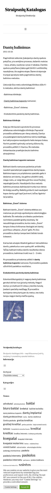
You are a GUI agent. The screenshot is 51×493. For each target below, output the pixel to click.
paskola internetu (12, 455)
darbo (25, 417)
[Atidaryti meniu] (25, 29)
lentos (26, 443)
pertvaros (26, 460)
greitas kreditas (25, 420)
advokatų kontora (19, 404)
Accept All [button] (25, 487)
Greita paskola (9, 420)
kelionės (6, 429)
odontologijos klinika (34, 447)
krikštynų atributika (35, 434)
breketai (24, 408)
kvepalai (10, 438)
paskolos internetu (12, 459)
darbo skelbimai (34, 417)
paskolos (28, 455)
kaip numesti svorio (39, 424)
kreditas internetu (20, 434)
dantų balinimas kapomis (12, 413)
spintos (25, 464)
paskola (25, 450)
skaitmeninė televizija (10, 466)
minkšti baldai (9, 447)
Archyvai (7, 372)
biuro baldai (11, 408)
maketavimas (34, 443)
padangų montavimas (11, 451)
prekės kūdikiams (37, 460)
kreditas (8, 433)
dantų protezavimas (12, 416)
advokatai (8, 403)
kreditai (36, 428)
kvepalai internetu (25, 439)
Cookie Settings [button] (11, 487)
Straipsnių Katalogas (25, 9)
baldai (30, 403)
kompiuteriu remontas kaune (20, 429)
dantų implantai (32, 412)
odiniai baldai (21, 447)
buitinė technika (36, 408)
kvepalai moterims (13, 443)
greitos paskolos (27, 424)
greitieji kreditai (12, 424)
